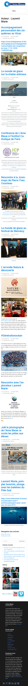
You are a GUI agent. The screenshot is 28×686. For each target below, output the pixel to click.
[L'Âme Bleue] (14, 4)
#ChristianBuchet (10, 169)
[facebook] (6, 683)
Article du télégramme (9, 558)
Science (9, 642)
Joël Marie (3, 471)
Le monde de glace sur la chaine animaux (13, 73)
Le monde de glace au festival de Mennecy (13, 230)
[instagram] (9, 683)
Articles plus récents (5, 536)
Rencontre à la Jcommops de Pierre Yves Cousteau (13, 180)
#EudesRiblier (18, 169)
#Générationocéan (11, 335)
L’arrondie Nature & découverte (12, 269)
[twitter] (4, 683)
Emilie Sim (10, 418)
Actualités (10, 639)
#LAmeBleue (4, 165)
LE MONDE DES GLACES (8, 38)
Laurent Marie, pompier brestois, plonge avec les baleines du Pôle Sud (12, 486)
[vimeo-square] (18, 683)
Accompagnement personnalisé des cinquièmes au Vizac (13, 30)
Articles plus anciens (5, 534)
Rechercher (22, 541)
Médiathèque (11, 644)
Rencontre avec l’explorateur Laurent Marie (12, 385)
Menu (14, 11)
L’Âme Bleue (10, 635)
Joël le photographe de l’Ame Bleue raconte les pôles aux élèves (12, 432)
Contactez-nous (11, 647)
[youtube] (15, 683)
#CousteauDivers (6, 214)
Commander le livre (12, 649)
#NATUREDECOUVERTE (6, 320)
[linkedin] (12, 683)
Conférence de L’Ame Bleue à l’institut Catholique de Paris (13, 136)
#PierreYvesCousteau (8, 213)
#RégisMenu (23, 169)
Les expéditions (11, 641)
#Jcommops (19, 218)
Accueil (9, 634)
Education (10, 646)
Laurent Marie (15, 36)
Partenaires (10, 637)
